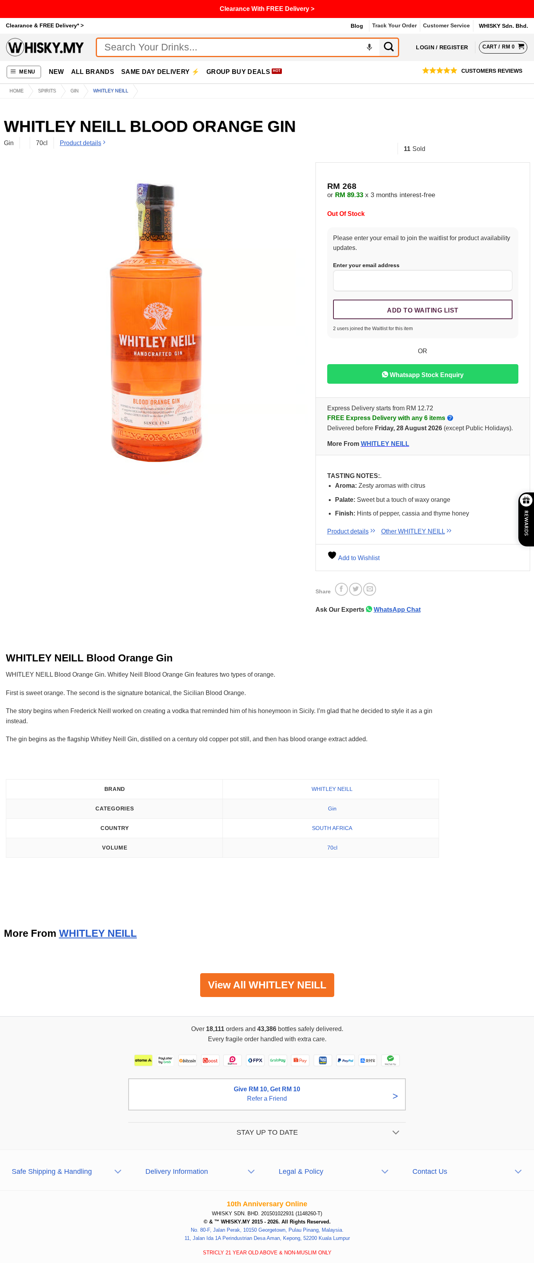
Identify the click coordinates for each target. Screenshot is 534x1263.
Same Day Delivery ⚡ (160, 71)
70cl (332, 847)
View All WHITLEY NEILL (267, 984)
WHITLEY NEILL (110, 90)
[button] (24, 72)
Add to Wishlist (358, 558)
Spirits (47, 90)
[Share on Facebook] (341, 589)
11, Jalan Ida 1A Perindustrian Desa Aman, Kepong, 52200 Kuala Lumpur (267, 1238)
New (56, 71)
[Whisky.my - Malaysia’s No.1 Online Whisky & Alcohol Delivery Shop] (45, 47)
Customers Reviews (491, 71)
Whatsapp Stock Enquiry (426, 375)
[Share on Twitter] (355, 589)
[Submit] (389, 47)
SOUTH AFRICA (332, 828)
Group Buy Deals (238, 71)
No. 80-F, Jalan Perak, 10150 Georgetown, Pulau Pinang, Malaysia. (267, 1230)
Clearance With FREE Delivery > (267, 8)
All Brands (92, 71)
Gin (74, 90)
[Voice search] (369, 47)
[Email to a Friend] (369, 589)
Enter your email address (366, 265)
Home (16, 90)
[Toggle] (396, 1133)
